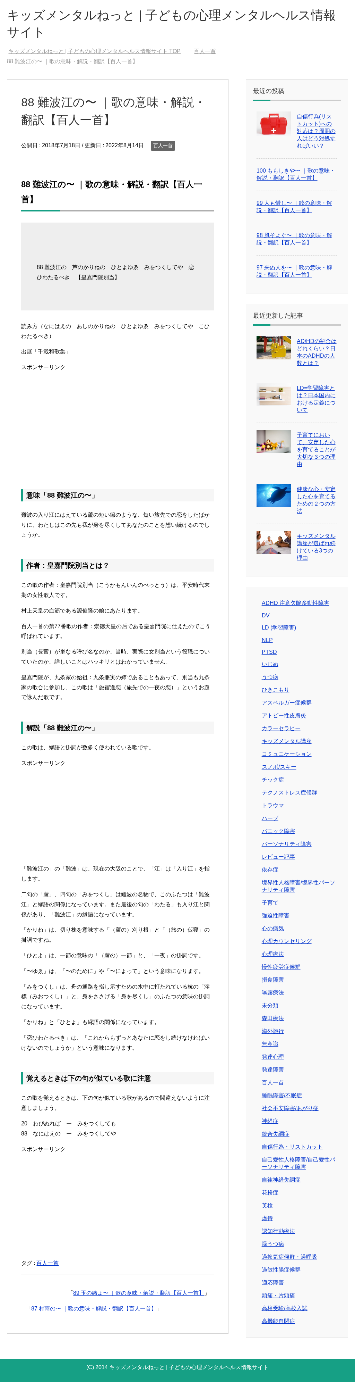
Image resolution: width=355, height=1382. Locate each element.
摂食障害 (273, 980)
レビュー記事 (278, 857)
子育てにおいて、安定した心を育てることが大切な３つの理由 (316, 449)
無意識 (270, 1044)
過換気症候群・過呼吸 (289, 1257)
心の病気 (273, 928)
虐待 (267, 1218)
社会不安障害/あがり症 (290, 1108)
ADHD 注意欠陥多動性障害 (295, 603)
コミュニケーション (287, 754)
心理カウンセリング (287, 941)
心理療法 (273, 954)
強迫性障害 (275, 915)
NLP (267, 640)
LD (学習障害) (279, 628)
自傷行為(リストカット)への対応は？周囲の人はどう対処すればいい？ (316, 131)
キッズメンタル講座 (287, 741)
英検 (267, 1205)
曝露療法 (273, 993)
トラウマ (273, 805)
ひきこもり (275, 690)
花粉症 (270, 1193)
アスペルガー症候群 (287, 703)
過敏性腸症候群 (281, 1270)
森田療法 (273, 1018)
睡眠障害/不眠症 (282, 1095)
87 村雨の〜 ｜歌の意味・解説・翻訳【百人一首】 (94, 1309)
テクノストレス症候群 (289, 793)
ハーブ (270, 818)
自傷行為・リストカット (292, 1147)
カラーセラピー (281, 728)
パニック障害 (278, 831)
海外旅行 (273, 1031)
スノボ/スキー (279, 767)
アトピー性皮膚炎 (284, 715)
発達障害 (273, 1070)
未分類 (270, 1005)
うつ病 (270, 677)
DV (266, 615)
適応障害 (273, 1282)
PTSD (269, 652)
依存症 (270, 870)
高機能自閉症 (278, 1321)
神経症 (270, 1121)
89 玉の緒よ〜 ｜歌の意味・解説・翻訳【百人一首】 (138, 1293)
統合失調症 (275, 1134)
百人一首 (163, 145)
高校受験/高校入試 (285, 1308)
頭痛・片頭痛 (278, 1295)
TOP (94, 51)
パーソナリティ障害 (287, 844)
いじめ (270, 664)
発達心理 (273, 1057)
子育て (270, 903)
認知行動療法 (278, 1231)
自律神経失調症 (281, 1180)
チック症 (273, 780)
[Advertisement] (117, 421)
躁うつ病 (273, 1244)
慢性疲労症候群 (281, 967)
